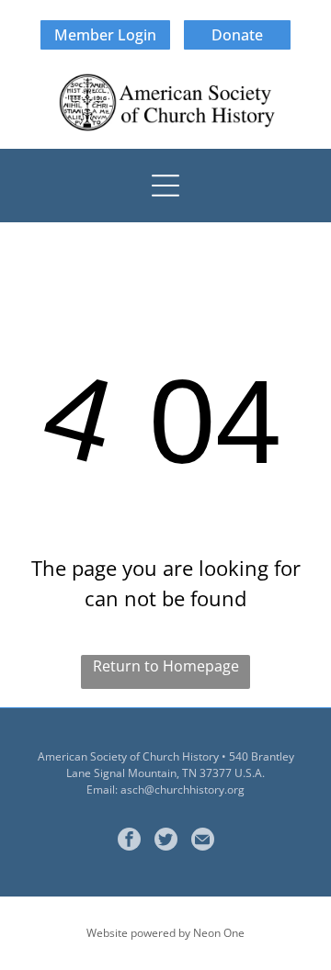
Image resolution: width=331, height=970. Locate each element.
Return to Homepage (166, 666)
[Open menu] (165, 185)
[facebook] (129, 841)
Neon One (219, 933)
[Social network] (165, 841)
